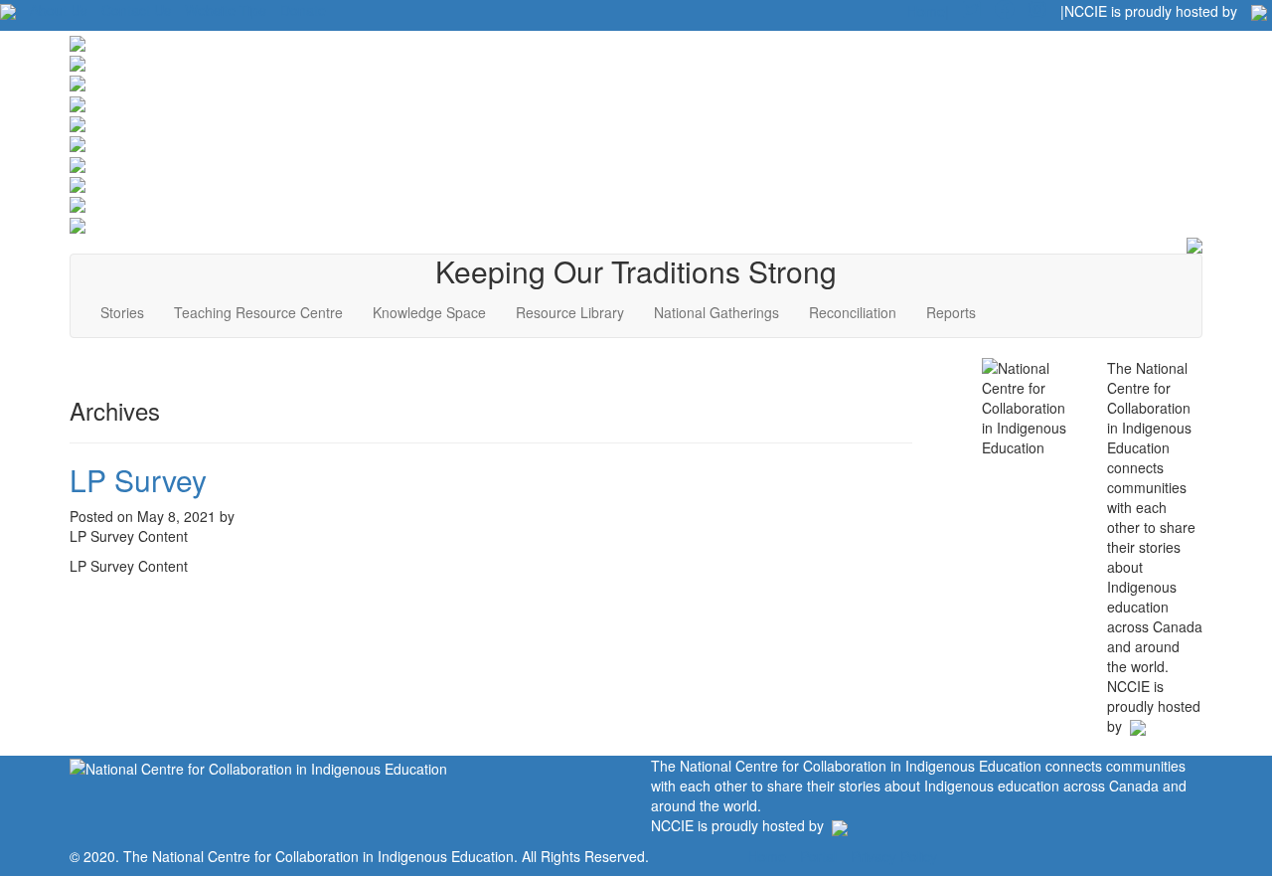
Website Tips (225, 10)
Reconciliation (852, 312)
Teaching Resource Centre (258, 312)
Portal (818, 856)
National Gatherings (716, 312)
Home (767, 856)
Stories (122, 312)
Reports (951, 312)
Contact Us (136, 10)
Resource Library (570, 312)
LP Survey (138, 479)
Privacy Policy (894, 856)
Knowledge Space (429, 312)
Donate (303, 10)
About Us (58, 10)
